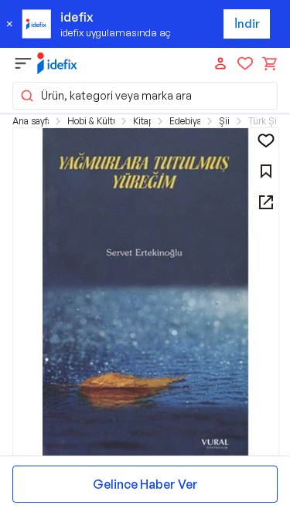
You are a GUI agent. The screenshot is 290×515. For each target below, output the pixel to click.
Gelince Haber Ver (145, 484)
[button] (145, 96)
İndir (247, 23)
